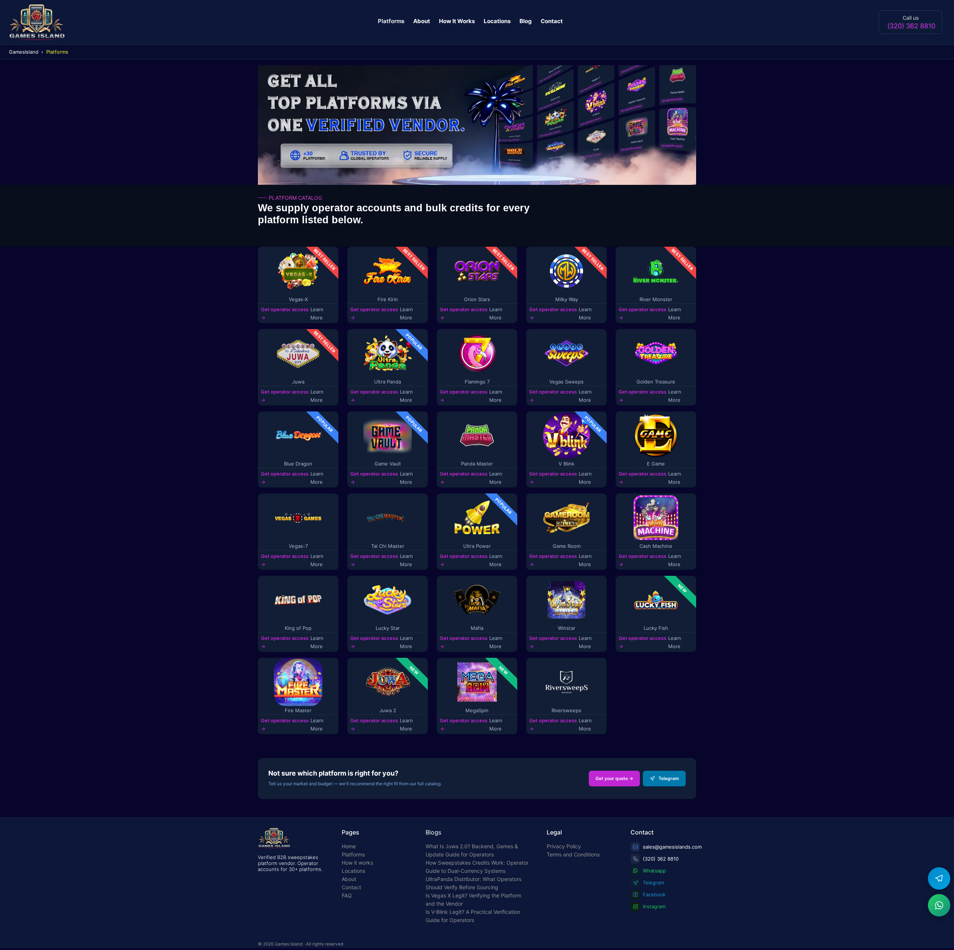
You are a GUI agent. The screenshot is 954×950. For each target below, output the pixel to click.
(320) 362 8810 (911, 26)
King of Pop (298, 628)
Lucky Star (388, 628)
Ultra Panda (387, 382)
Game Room (567, 546)
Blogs (433, 832)
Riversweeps (566, 710)
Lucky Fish (656, 628)
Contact (552, 21)
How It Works (457, 21)
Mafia (477, 628)
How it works (357, 862)
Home (349, 846)
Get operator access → (285, 313)
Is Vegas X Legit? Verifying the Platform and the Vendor (473, 899)
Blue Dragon (298, 464)
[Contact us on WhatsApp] (939, 905)
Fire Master (298, 710)
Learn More (316, 313)
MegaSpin (477, 710)
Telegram (668, 778)
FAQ (347, 895)
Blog (525, 21)
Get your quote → (614, 778)
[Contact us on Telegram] (939, 878)
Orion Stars (477, 299)
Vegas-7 (298, 546)
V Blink (566, 464)
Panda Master (477, 464)
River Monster (655, 299)
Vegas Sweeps (566, 382)
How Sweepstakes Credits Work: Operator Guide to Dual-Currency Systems (477, 866)
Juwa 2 (387, 710)
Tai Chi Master (387, 546)
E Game (656, 464)
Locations (497, 21)
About (421, 21)
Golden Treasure (655, 382)
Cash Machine (655, 546)
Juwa (298, 382)
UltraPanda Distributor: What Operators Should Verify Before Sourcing (473, 883)
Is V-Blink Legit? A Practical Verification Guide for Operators (473, 916)
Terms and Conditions (573, 854)
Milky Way (566, 299)
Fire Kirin (388, 299)
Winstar (566, 628)
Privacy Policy (564, 846)
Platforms (391, 21)
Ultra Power (477, 546)
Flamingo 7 (477, 382)
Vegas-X (298, 299)
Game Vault (388, 464)
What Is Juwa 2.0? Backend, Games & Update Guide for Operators (472, 850)
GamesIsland (23, 52)
